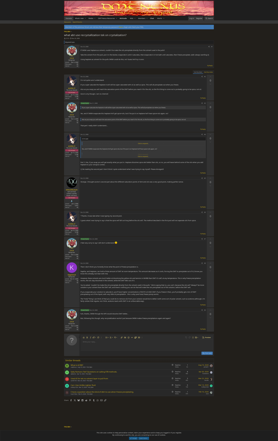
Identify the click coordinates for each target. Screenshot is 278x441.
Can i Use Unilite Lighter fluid (83, 385)
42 (77, 66)
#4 (205, 134)
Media (91, 18)
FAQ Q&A (89, 367)
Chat (152, 18)
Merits (159, 18)
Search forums (77, 22)
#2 (205, 76)
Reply (211, 65)
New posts (67, 22)
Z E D (67, 38)
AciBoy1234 (74, 387)
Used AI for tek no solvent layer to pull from (89, 378)
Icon (207, 394)
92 (77, 98)
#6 (205, 212)
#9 (205, 310)
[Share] (209, 46)
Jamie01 (206, 367)
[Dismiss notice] (212, 27)
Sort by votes (208, 72)
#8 (205, 263)
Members (141, 18)
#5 (205, 178)
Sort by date (198, 72)
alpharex (73, 374)
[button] (85, 18)
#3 (205, 103)
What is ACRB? (77, 365)
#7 (205, 239)
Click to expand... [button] (143, 143)
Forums (69, 18)
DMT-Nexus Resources (106, 18)
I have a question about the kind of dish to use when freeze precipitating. (102, 392)
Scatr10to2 (74, 394)
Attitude (123, 18)
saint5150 (74, 381)
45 (77, 207)
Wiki (131, 18)
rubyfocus (74, 367)
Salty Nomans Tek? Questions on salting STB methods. (94, 371)
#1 (212, 47)
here (121, 27)
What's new (79, 18)
